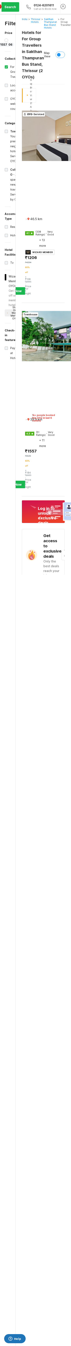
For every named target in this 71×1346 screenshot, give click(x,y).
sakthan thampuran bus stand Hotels (50, 23)
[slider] (6, 40)
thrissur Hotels (35, 20)
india (24, 19)
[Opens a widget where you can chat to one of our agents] (15, 1339)
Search (10, 7)
